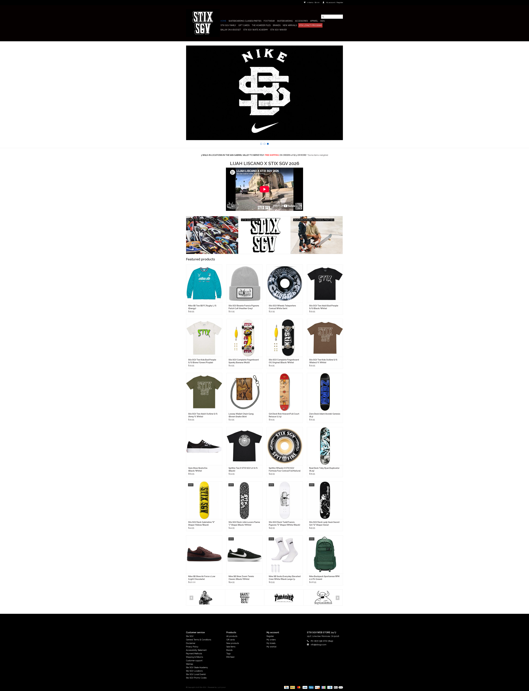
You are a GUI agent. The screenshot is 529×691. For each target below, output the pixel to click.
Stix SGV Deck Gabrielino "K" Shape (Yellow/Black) (201, 523)
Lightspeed (221, 687)
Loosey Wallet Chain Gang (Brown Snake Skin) (241, 415)
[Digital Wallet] (338, 687)
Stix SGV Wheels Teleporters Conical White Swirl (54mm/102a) (282, 307)
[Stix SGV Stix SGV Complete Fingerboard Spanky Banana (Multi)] (244, 338)
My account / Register (334, 2)
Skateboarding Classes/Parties (245, 21)
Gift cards (243, 25)
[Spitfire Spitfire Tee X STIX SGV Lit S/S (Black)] (244, 446)
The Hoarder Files (261, 25)
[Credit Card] (286, 687)
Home (223, 21)
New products (232, 643)
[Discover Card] (317, 687)
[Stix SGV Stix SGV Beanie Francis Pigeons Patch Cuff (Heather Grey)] (244, 283)
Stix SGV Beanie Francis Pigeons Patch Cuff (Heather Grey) (244, 307)
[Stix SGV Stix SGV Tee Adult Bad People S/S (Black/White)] (325, 283)
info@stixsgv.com (318, 645)
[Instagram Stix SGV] (269, 620)
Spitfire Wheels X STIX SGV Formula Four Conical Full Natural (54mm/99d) (284, 469)
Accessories (301, 21)
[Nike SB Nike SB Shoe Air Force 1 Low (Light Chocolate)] (204, 554)
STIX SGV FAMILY (228, 25)
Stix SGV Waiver (278, 30)
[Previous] (191, 598)
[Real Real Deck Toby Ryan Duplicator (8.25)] (325, 446)
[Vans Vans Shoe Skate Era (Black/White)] (204, 446)
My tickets (271, 643)
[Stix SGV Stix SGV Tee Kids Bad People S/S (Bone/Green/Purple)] (204, 338)
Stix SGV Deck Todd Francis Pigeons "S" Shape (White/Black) (284, 523)
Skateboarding (285, 21)
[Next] (337, 598)
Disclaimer (190, 643)
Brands (276, 25)
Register (270, 636)
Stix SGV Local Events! (196, 674)
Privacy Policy (192, 647)
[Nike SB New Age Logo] (264, 93)
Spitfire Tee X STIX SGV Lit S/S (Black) (243, 469)
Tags (228, 653)
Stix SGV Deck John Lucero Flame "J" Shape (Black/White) (244, 523)
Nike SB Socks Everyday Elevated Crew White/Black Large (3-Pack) (284, 577)
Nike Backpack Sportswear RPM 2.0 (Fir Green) (324, 577)
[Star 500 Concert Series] (205, 598)
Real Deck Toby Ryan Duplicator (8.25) (324, 469)
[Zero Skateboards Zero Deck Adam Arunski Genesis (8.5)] (325, 392)
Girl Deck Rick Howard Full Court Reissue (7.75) (284, 415)
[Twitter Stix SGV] (259, 620)
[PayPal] (292, 687)
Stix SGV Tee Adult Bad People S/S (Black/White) (323, 307)
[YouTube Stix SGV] (264, 620)
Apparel (314, 21)
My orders (271, 640)
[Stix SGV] (203, 23)
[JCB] (323, 687)
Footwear (269, 21)
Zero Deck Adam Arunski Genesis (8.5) (324, 415)
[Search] (323, 16)
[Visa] (305, 687)
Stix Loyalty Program (310, 25)
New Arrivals (290, 25)
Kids (322, 21)
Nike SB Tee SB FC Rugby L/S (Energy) (202, 307)
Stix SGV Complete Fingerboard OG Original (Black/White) (284, 361)
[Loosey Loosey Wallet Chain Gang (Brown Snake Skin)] (244, 392)
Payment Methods (194, 653)
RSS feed (230, 657)
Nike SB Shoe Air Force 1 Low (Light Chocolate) (201, 577)
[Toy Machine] (322, 598)
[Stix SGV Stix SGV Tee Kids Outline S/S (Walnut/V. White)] (325, 338)
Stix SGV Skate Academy (255, 30)
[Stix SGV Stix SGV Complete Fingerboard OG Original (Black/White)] (285, 338)
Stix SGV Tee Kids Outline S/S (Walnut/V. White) (323, 361)
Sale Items (230, 647)
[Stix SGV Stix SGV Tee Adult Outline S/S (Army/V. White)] (204, 392)
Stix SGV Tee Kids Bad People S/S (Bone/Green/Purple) (202, 361)
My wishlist (271, 647)
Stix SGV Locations (194, 671)
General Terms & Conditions (198, 640)
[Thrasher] (283, 598)
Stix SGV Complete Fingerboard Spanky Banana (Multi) (244, 361)
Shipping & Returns (194, 657)
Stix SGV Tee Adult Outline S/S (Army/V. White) (202, 415)
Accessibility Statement (196, 650)
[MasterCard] (298, 687)
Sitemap (189, 664)
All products (231, 636)
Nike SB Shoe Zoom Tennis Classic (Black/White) (241, 577)
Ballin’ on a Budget (231, 30)
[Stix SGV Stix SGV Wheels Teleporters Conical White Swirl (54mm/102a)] (285, 283)
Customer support (194, 660)
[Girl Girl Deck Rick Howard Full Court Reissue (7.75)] (285, 392)
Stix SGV (190, 636)
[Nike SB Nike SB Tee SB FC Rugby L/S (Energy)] (204, 283)
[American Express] (311, 687)
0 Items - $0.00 (313, 2)
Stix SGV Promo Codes (196, 678)
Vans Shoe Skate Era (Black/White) (197, 469)
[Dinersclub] (329, 687)
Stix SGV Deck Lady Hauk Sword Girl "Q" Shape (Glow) (324, 523)
